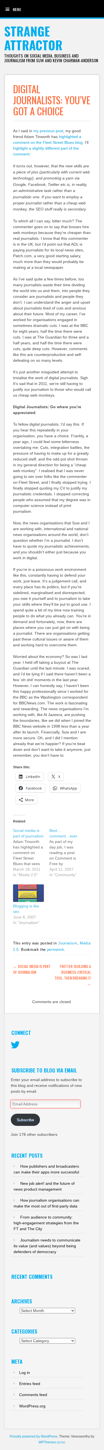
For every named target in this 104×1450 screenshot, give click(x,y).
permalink (55, 949)
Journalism (67, 943)
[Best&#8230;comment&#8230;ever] (67, 853)
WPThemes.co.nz (52, 1442)
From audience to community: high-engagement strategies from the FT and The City (46, 1223)
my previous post (48, 131)
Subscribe (25, 1120)
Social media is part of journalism (31, 969)
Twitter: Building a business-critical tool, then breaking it (72, 974)
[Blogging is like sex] (28, 893)
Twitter (15, 1045)
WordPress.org (32, 1406)
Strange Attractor (33, 38)
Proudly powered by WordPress (33, 1436)
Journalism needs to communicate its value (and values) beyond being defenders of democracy (47, 1246)
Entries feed (29, 1383)
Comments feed (33, 1394)
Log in (24, 1372)
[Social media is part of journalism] (31, 853)
